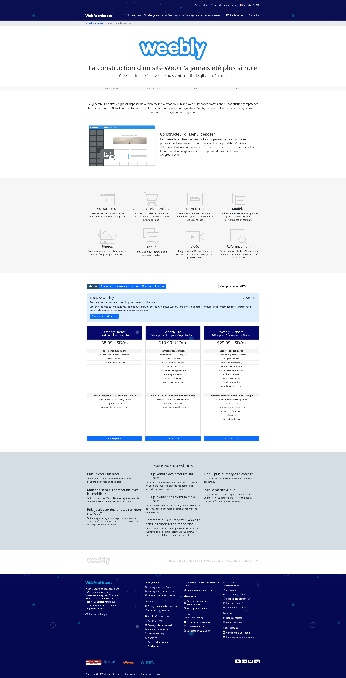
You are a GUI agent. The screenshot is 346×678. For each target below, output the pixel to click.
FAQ (238, 88)
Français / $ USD (250, 5)
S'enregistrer (114, 438)
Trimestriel (106, 286)
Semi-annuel (121, 286)
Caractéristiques (153, 88)
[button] (153, 15)
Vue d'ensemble (110, 88)
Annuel (135, 286)
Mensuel (93, 286)
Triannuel (159, 286)
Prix (195, 88)
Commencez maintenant (104, 316)
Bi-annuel (147, 286)
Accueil (88, 23)
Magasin (99, 23)
